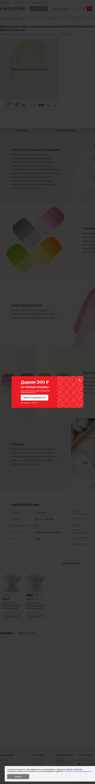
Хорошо (18, 777)
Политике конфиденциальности (79, 771)
